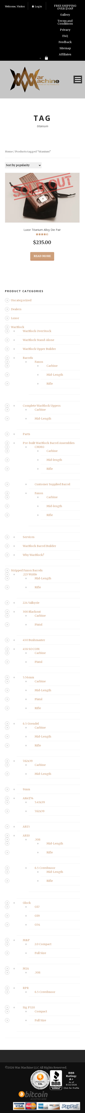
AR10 (26, 835)
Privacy (65, 30)
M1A (26, 968)
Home (9, 151)
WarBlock (17, 327)
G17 (37, 907)
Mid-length (54, 460)
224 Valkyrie (31, 603)
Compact (41, 1011)
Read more (42, 256)
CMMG (39, 447)
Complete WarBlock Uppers (41, 405)
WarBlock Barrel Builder (39, 546)
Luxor (15, 318)
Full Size (40, 953)
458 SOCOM (31, 649)
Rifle (49, 383)
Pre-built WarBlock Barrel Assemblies (49, 443)
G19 (37, 916)
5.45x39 (40, 802)
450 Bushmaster (34, 640)
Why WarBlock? (33, 555)
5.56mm (28, 677)
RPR (26, 988)
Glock (27, 903)
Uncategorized (21, 300)
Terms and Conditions (65, 22)
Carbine (52, 366)
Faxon (39, 362)
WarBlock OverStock (37, 331)
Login (38, 6)
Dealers (16, 309)
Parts (26, 434)
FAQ (65, 36)
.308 (37, 839)
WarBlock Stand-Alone (38, 340)
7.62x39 (28, 761)
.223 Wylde (30, 574)
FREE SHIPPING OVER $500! (65, 7)
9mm (26, 789)
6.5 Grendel (31, 723)
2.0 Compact (43, 944)
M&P (26, 940)
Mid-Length (54, 374)
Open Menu (78, 79)
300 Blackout (32, 611)
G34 (37, 924)
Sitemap (65, 48)
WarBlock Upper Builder (39, 349)
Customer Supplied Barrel (52, 484)
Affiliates (65, 54)
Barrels (28, 358)
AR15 (26, 826)
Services (28, 537)
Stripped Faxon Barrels (26, 570)
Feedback (65, 42)
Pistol (38, 624)
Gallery (65, 14)
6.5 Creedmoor (45, 868)
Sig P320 (29, 1007)
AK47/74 (28, 798)
